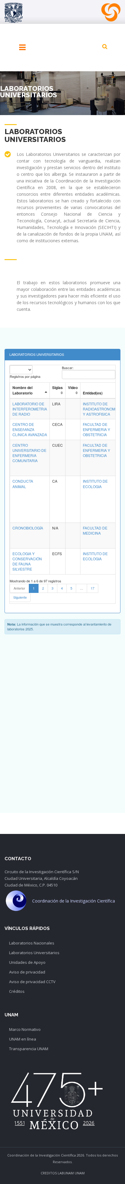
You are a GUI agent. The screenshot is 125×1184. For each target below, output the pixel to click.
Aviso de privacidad (27, 972)
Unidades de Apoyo (27, 962)
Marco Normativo (25, 1029)
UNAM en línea (22, 1039)
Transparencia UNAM (28, 1048)
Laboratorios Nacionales (31, 943)
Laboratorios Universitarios (34, 952)
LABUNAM (66, 1173)
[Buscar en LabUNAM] (104, 46)
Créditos (17, 991)
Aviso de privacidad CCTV (32, 981)
